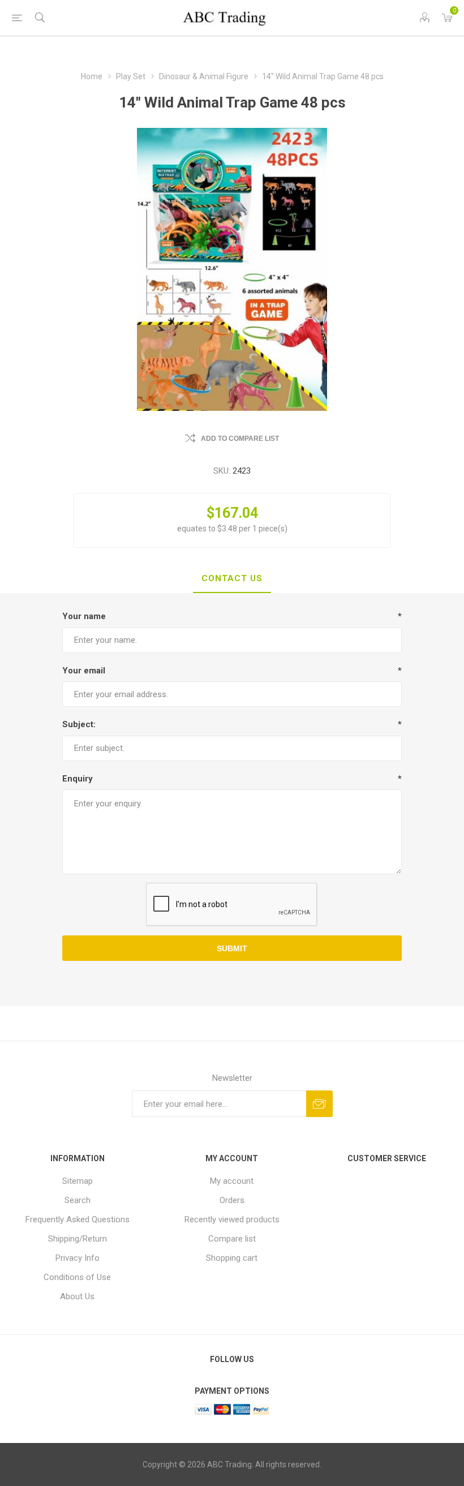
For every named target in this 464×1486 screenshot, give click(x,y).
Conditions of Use (77, 1277)
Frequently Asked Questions (77, 1219)
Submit (232, 948)
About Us (77, 1296)
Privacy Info (77, 1258)
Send (319, 1103)
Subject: (79, 724)
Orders (232, 1200)
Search (78, 1200)
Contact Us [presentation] (232, 578)
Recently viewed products (232, 1219)
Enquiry (77, 779)
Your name (84, 616)
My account (232, 1181)
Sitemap (77, 1181)
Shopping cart (231, 1258)
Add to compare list (240, 439)
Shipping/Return (77, 1239)
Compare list (232, 1239)
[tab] (232, 579)
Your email (83, 670)
